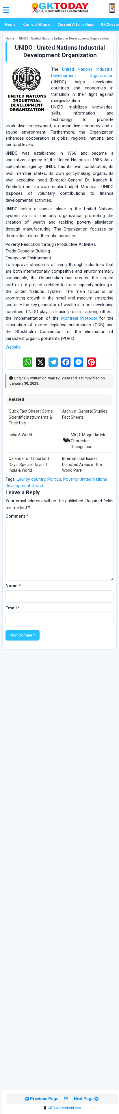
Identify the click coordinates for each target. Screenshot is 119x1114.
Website (13, 347)
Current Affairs (36, 24)
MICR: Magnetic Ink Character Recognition (88, 441)
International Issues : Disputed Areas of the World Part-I (82, 464)
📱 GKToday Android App (62, 1108)
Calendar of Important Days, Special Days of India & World (29, 464)
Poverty (70, 479)
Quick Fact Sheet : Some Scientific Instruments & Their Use (31, 417)
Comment (16, 516)
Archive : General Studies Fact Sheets (84, 414)
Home (10, 24)
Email (12, 608)
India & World (20, 435)
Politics (54, 479)
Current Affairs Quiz (75, 24)
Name (13, 585)
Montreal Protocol (79, 318)
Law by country (31, 479)
